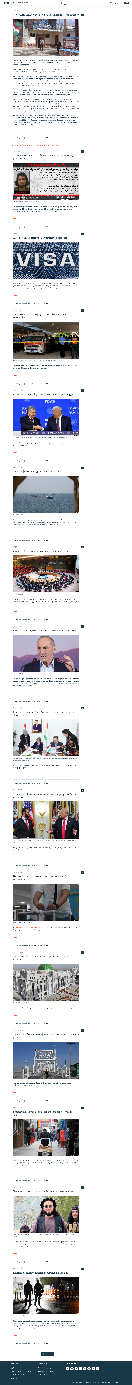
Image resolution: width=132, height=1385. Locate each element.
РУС (111, 3)
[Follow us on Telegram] (89, 1368)
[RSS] (93, 1368)
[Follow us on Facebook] (72, 1368)
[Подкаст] (97, 1368)
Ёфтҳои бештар (47, 1354)
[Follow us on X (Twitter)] (84, 1368)
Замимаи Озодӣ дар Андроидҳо (48, 1368)
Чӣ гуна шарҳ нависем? (18, 1375)
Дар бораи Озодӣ (16, 1368)
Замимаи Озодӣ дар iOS (46, 1371)
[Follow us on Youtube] (76, 1368)
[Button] (22, 138)
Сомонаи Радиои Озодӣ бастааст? (21, 1371)
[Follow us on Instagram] (80, 1368)
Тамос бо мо (14, 1378)
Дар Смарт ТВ (42, 1375)
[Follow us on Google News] (67, 1368)
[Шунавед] (121, 3)
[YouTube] (116, 3)
